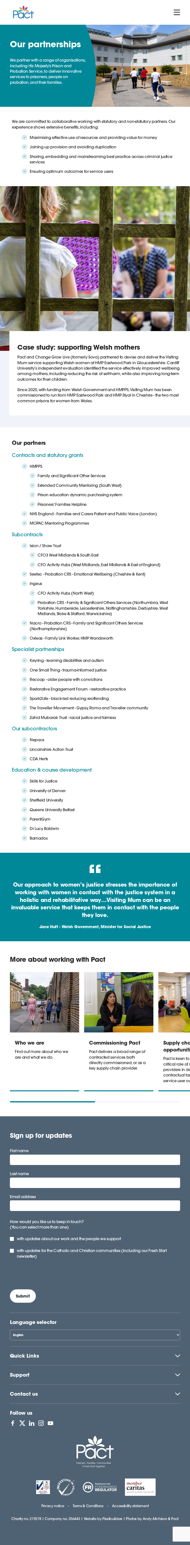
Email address (23, 1196)
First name (19, 1150)
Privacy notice (52, 1506)
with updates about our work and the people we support (69, 1238)
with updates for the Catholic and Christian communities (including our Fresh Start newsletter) (92, 1253)
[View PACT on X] (22, 1423)
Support (19, 1375)
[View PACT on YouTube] (50, 1423)
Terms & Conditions (88, 1506)
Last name (19, 1173)
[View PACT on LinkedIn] (31, 1423)
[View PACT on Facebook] (12, 1423)
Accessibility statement (130, 1506)
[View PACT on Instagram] (41, 1423)
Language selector (33, 1322)
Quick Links (24, 1356)
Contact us (24, 1394)
